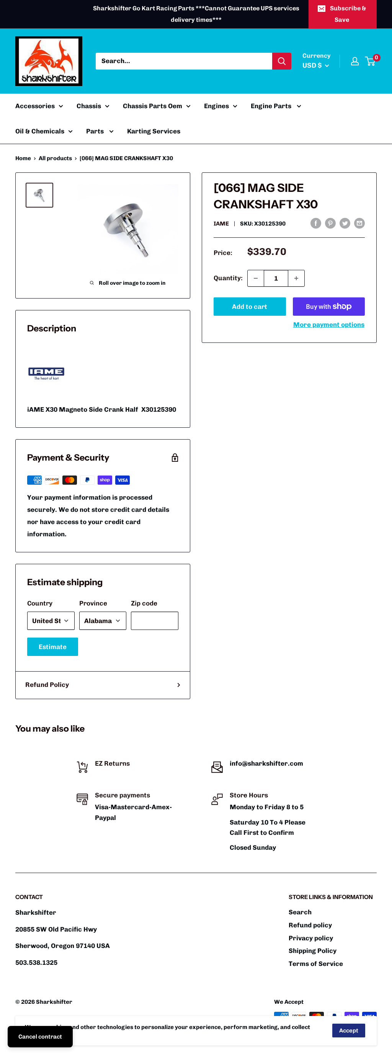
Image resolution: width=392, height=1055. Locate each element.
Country (39, 603)
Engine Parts (272, 106)
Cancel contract (40, 1036)
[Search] (281, 61)
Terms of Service (316, 963)
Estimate (53, 647)
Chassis (89, 106)
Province (93, 603)
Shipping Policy (312, 950)
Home (23, 158)
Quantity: (228, 278)
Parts (95, 131)
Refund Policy (47, 684)
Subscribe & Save (348, 14)
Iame (221, 223)
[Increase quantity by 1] (296, 278)
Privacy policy (311, 938)
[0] (370, 61)
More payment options (328, 324)
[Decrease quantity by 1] (256, 278)
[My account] (355, 61)
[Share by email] (359, 223)
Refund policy (310, 925)
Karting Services (153, 131)
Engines (216, 106)
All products (55, 158)
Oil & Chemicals (39, 131)
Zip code (144, 603)
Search (300, 912)
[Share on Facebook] (315, 223)
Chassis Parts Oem (152, 106)
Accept (348, 1030)
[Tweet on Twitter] (345, 223)
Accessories (35, 106)
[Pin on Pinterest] (330, 223)
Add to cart (249, 306)
